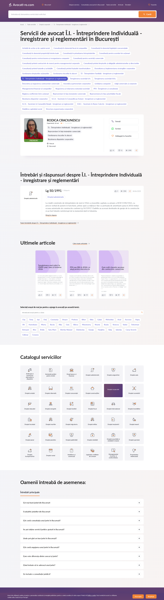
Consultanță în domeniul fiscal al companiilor (70, 48)
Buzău (106, 325)
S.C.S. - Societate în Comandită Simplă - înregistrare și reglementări (47, 104)
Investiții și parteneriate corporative (77, 84)
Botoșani (25, 330)
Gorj (67, 325)
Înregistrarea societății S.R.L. (105, 79)
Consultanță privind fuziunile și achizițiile (37, 68)
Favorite (154, 5)
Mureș (43, 325)
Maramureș (86, 325)
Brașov (65, 320)
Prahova (75, 320)
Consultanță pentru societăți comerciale (88, 58)
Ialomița (119, 330)
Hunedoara (33, 325)
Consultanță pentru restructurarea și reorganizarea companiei (45, 58)
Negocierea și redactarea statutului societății (73, 89)
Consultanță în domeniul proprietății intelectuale (40, 53)
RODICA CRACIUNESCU (63, 120)
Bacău (52, 325)
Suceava (128, 320)
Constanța (54, 320)
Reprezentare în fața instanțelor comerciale (69, 94)
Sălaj (110, 330)
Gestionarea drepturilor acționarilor (35, 73)
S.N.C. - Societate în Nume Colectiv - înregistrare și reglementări (101, 104)
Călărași (25, 335)
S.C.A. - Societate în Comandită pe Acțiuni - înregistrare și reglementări (79, 99)
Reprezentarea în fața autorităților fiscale (105, 94)
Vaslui (125, 325)
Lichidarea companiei (103, 84)
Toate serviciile (31, 24)
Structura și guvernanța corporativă (59, 109)
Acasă (22, 24)
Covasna (35, 335)
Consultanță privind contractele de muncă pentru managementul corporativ (51, 63)
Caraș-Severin (131, 330)
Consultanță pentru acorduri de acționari (114, 53)
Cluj (23, 320)
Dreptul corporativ (44, 24)
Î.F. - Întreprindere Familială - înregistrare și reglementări (102, 73)
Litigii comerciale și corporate (126, 84)
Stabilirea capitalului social (32, 109)
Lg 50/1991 (54, 190)
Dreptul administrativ (56, 197)
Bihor (84, 320)
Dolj (45, 320)
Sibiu (91, 320)
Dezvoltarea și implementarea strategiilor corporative (115, 68)
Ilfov (34, 330)
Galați (99, 320)
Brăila (42, 330)
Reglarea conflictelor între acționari (35, 94)
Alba (60, 325)
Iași (38, 320)
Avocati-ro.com (23, 5)
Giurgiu (91, 330)
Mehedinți (110, 320)
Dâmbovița (80, 330)
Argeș (137, 320)
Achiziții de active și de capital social (36, 48)
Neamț (97, 325)
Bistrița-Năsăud (66, 330)
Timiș (31, 320)
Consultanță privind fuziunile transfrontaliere (74, 68)
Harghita (101, 330)
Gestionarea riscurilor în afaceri (65, 73)
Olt (23, 325)
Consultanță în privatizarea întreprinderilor (79, 53)
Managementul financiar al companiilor (37, 89)
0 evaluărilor (68, 123)
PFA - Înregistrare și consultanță (106, 89)
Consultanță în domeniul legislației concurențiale (109, 48)
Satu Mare (52, 330)
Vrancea (116, 325)
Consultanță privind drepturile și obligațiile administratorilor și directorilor (111, 63)
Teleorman (135, 325)
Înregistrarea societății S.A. (80, 79)
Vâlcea (75, 325)
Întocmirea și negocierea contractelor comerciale (41, 84)
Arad (119, 320)
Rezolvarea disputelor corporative (35, 99)
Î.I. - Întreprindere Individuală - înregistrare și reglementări (44, 79)
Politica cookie (91, 595)
